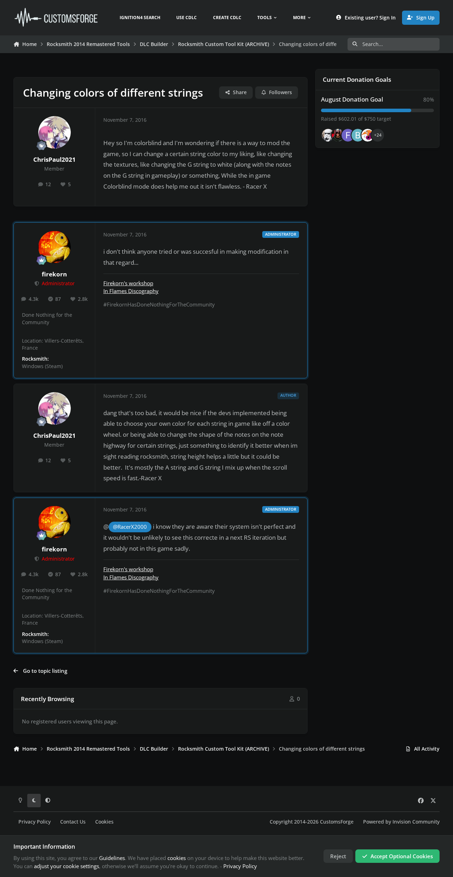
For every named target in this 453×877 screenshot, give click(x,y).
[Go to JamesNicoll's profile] (338, 135)
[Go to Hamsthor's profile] (328, 135)
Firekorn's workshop (128, 283)
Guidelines (112, 857)
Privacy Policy (34, 822)
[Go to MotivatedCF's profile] (367, 135)
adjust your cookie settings (66, 866)
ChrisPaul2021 (54, 159)
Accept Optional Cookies (402, 856)
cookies (176, 857)
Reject (338, 856)
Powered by (401, 822)
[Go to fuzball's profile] (348, 135)
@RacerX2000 (130, 527)
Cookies (104, 822)
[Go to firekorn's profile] (54, 247)
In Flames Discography (131, 290)
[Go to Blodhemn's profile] (357, 135)
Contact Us (73, 822)
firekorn (54, 274)
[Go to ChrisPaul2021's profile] (54, 132)
